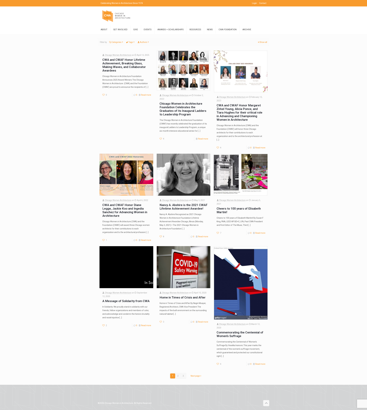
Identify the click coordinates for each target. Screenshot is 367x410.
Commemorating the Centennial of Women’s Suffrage (240, 334)
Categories (116, 42)
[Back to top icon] (266, 403)
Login (254, 3)
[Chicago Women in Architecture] (116, 15)
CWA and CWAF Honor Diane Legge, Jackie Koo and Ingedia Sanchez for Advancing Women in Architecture (124, 210)
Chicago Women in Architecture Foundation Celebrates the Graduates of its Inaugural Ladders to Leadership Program (183, 109)
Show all (263, 42)
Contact (262, 3)
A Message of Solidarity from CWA (126, 301)
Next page (195, 376)
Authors (143, 42)
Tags (130, 42)
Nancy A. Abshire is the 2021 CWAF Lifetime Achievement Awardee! (183, 206)
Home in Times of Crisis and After (183, 297)
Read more (146, 95)
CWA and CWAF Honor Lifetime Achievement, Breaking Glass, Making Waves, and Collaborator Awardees (124, 65)
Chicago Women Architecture (118, 55)
